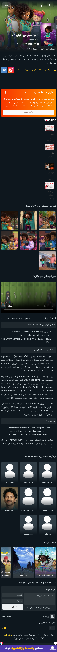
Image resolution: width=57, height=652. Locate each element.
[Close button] (55, 643)
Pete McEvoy (37, 331)
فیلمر (54, 582)
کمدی (46, 49)
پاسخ (51, 628)
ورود (6, 5)
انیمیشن (52, 49)
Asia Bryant (6, 339)
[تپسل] (1, 643)
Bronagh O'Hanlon (20, 331)
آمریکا (35, 49)
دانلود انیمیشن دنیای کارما (25, 35)
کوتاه (42, 49)
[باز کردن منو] (53, 5)
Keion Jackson (27, 335)
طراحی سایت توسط (16, 635)
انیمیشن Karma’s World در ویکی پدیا (16, 318)
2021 (28, 49)
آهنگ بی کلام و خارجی (35, 638)
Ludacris (39, 335)
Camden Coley (19, 339)
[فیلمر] (45, 5)
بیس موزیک (18, 638)
